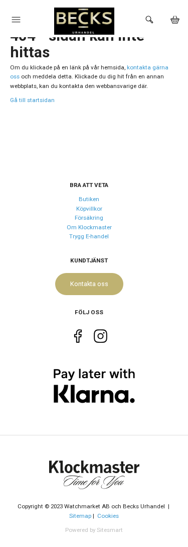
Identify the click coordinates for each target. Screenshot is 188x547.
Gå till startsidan (32, 100)
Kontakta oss (89, 284)
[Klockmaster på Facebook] (78, 338)
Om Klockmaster (89, 227)
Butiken (89, 199)
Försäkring (89, 217)
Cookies (108, 515)
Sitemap (80, 515)
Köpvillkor (89, 208)
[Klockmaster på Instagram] (100, 338)
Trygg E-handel (89, 236)
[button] (16, 22)
